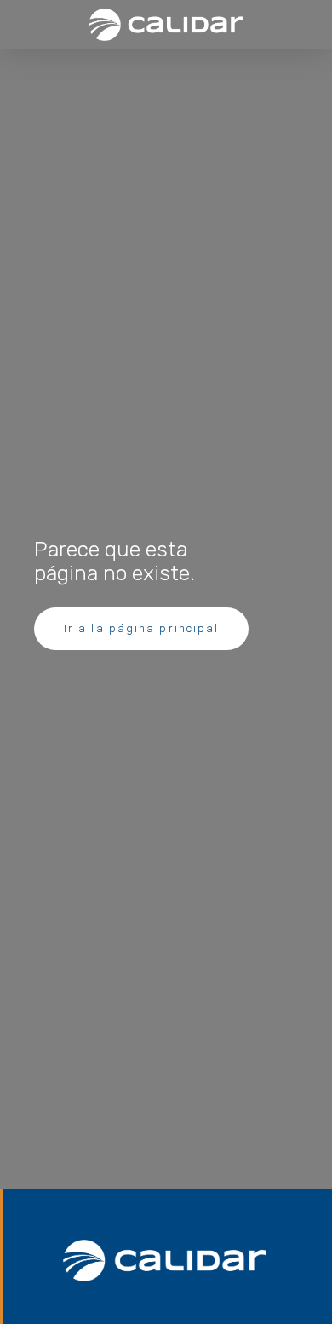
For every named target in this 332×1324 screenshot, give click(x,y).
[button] (33, 24)
